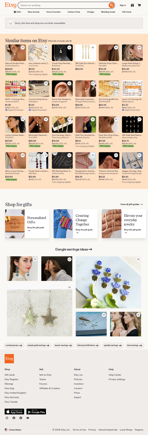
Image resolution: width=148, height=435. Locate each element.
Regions (139, 429)
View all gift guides (130, 204)
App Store (14, 411)
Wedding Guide (108, 12)
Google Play (36, 411)
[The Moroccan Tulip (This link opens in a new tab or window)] (108, 282)
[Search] (111, 5)
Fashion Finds (74, 12)
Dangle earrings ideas (71, 249)
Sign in (123, 5)
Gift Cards (126, 12)
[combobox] (63, 5)
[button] (12, 430)
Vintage (90, 12)
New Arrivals (33, 12)
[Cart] (139, 5)
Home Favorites (53, 12)
